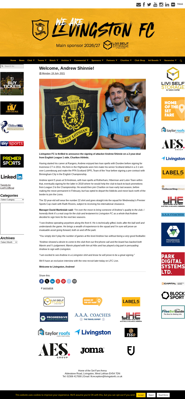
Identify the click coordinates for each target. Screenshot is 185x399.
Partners (111, 60)
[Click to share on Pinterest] (63, 281)
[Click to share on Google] (58, 281)
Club (29, 60)
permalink (48, 288)
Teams (41, 60)
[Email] (138, 5)
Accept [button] (141, 395)
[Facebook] (144, 5)
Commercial (80, 60)
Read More (163, 395)
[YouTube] (155, 5)
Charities (124, 60)
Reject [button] (151, 395)
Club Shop (140, 60)
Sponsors (96, 60)
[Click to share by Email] (74, 281)
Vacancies (169, 60)
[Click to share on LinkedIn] (52, 281)
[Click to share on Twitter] (47, 281)
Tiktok (180, 4)
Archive (65, 60)
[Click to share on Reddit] (69, 281)
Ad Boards (153, 60)
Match (53, 60)
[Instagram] (161, 5)
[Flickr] (173, 5)
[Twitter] (149, 5)
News (21, 60)
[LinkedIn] (167, 5)
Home (13, 60)
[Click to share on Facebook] (41, 281)
